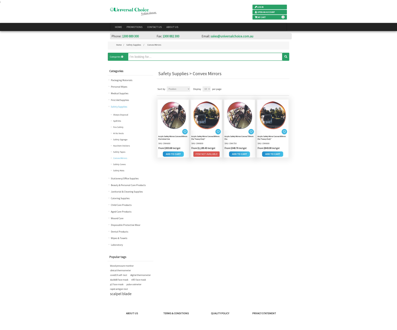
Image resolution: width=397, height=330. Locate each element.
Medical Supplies (119, 93)
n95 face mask (138, 279)
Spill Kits (117, 121)
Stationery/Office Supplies (125, 178)
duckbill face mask (119, 279)
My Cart (262, 17)
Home (118, 27)
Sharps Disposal (120, 114)
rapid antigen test (119, 289)
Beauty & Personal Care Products (128, 185)
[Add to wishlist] (185, 131)
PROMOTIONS (135, 27)
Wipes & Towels (119, 238)
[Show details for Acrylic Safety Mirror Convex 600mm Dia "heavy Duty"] (273, 115)
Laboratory (117, 244)
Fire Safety (118, 127)
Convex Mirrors (120, 158)
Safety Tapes (119, 152)
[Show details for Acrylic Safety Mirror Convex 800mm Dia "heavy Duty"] (206, 115)
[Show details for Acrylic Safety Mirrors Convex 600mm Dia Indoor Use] (173, 115)
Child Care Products (121, 204)
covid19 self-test (118, 275)
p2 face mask (116, 284)
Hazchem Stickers (121, 145)
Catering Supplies (120, 198)
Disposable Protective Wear (125, 224)
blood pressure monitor (122, 265)
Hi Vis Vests (118, 133)
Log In (260, 7)
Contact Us (154, 27)
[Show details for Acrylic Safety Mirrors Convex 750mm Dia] (240, 115)
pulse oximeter (134, 284)
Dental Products (119, 231)
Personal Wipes (119, 86)
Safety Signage (120, 139)
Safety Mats (118, 170)
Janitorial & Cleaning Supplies (127, 191)
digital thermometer (140, 275)
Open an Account (266, 12)
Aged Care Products (121, 211)
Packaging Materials (121, 80)
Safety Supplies (119, 106)
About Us (172, 27)
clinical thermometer (120, 270)
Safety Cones (119, 164)
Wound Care (117, 218)
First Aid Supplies (120, 100)
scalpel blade (121, 293)
